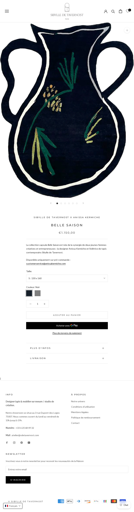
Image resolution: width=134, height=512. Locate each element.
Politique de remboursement (85, 417)
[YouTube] (29, 442)
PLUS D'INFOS (40, 348)
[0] (127, 11)
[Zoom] (127, 30)
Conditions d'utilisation (83, 406)
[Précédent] (50, 203)
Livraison (38, 358)
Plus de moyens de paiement (67, 333)
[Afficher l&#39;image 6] (77, 203)
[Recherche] (113, 11)
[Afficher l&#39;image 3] (65, 203)
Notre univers (78, 401)
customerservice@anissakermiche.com (46, 263)
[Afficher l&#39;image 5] (73, 203)
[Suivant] (83, 203)
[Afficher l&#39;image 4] (69, 203)
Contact (75, 423)
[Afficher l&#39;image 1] (57, 203)
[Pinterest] (21, 442)
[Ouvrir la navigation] (7, 11)
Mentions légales (80, 412)
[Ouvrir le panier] (120, 11)
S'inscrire (18, 480)
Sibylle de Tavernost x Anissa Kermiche (67, 217)
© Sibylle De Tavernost (25, 501)
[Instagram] (14, 442)
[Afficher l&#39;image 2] (61, 203)
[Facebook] (7, 442)
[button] (12, 506)
